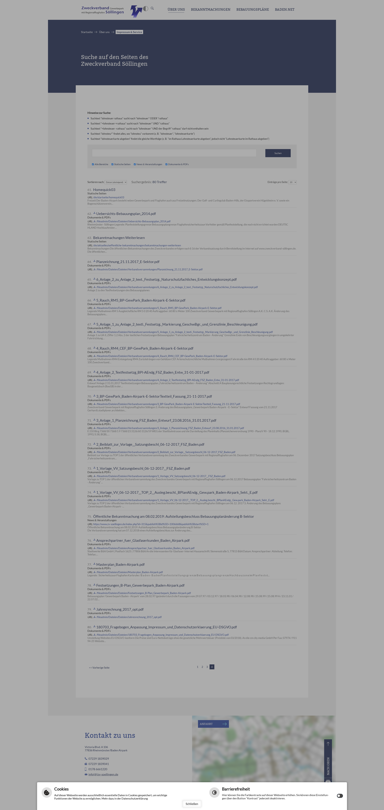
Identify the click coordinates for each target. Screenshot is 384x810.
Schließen (192, 803)
